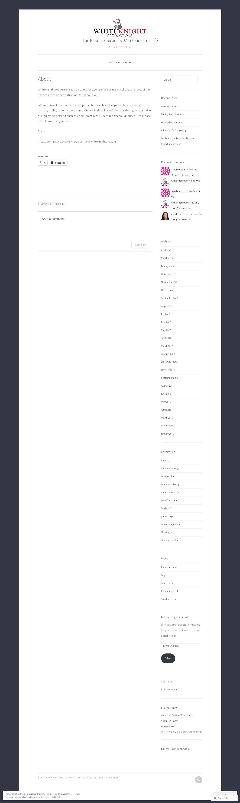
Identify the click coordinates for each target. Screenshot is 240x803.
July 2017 (165, 314)
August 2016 (167, 385)
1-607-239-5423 (169, 726)
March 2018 (167, 258)
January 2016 (167, 433)
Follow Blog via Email (174, 617)
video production (170, 540)
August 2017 (167, 306)
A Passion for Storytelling (174, 130)
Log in (164, 575)
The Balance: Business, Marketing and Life (120, 40)
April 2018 (166, 250)
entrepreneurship (170, 492)
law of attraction (169, 500)
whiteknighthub (179, 180)
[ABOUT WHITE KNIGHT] (198, 780)
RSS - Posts (166, 681)
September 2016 (169, 378)
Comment (140, 244)
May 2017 (166, 330)
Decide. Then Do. (170, 106)
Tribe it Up (195, 180)
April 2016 (166, 410)
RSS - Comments (169, 689)
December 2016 (169, 362)
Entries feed (167, 583)
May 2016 (166, 401)
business (165, 460)
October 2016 (168, 370)
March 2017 (167, 346)
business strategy (170, 468)
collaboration (167, 476)
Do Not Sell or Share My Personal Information (92, 778)
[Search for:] (179, 80)
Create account (168, 567)
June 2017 (166, 322)
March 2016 (167, 417)
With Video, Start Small (172, 122)
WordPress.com (169, 599)
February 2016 (168, 425)
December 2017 (169, 274)
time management (170, 524)
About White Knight (120, 62)
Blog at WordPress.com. (51, 778)
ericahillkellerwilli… (180, 214)
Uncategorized (168, 532)
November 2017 (169, 282)
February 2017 (168, 354)
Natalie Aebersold (180, 169)
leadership (166, 508)
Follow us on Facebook (175, 748)
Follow (168, 658)
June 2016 (166, 394)
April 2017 (166, 338)
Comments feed (169, 591)
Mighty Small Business (172, 114)
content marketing (170, 484)
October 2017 (168, 290)
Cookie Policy (56, 797)
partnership (167, 516)
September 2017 (169, 298)
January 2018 (167, 266)
